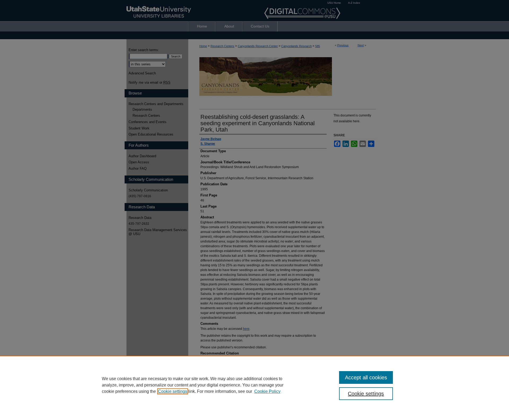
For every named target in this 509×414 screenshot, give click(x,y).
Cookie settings (172, 391)
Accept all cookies (366, 377)
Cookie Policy (267, 391)
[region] (254, 385)
